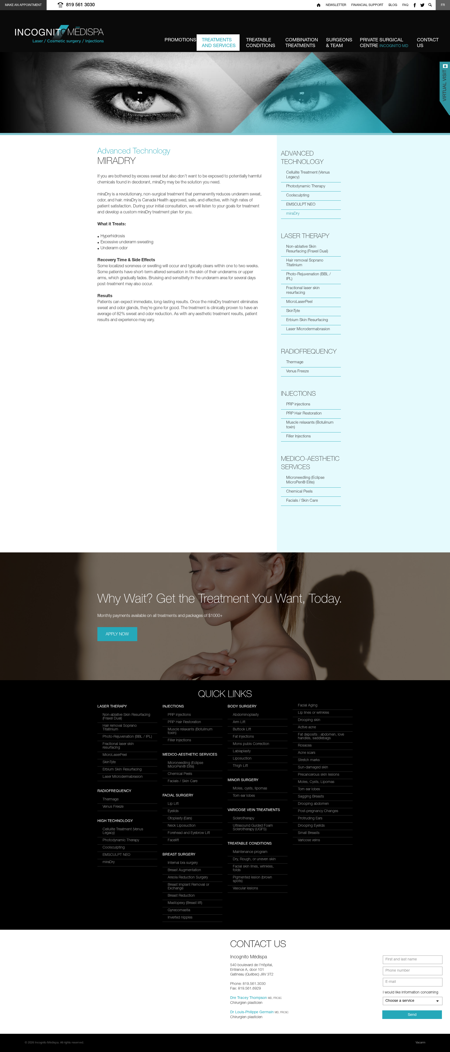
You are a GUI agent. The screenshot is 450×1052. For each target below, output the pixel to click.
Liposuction (242, 759)
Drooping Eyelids (311, 826)
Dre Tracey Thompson (248, 998)
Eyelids (173, 811)
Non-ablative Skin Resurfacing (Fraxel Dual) (307, 249)
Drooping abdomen (313, 804)
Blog (393, 5)
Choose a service (399, 1001)
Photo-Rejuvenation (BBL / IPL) (308, 276)
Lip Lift (173, 804)
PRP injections (298, 404)
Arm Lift (239, 722)
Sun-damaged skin (313, 767)
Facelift (173, 840)
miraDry (292, 214)
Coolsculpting (297, 195)
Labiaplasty (242, 751)
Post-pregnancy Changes (318, 811)
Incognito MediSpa (72, 37)
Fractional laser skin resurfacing (303, 290)
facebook (414, 5)
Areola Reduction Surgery (188, 877)
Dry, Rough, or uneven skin (254, 859)
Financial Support (367, 5)
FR (443, 5)
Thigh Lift (240, 766)
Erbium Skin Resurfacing (307, 320)
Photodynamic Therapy (305, 186)
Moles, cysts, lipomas (250, 788)
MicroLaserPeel (299, 302)
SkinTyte (293, 311)
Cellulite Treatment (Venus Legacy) (308, 175)
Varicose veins (309, 840)
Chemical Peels (299, 492)
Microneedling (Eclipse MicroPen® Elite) (305, 480)
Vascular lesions (245, 888)
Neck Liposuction (182, 826)
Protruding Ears (310, 818)
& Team (339, 43)
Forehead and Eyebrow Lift (189, 833)
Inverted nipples (180, 918)
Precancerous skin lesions (318, 775)
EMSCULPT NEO (300, 205)
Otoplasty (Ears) (180, 818)
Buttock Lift (242, 729)
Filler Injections (298, 436)
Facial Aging (307, 705)
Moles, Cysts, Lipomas (316, 782)
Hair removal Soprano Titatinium (304, 263)
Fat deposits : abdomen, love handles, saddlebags (321, 736)
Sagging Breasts (311, 797)
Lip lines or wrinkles (313, 713)
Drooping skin (309, 720)
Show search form (429, 5)
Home (319, 5)
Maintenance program (250, 852)
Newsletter (336, 5)
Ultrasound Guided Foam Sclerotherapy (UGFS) (253, 827)
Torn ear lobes (244, 796)
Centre (384, 43)
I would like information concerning (410, 992)
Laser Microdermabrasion (308, 329)
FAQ (405, 5)
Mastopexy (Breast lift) (185, 903)
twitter (422, 5)
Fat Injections (243, 737)
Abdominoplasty (246, 715)
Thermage (294, 362)
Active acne (307, 727)
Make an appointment (23, 5)
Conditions (260, 43)
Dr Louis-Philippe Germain (252, 1012)
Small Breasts (309, 833)
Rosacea (304, 746)
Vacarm (420, 1042)
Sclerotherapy (243, 818)
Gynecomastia (179, 910)
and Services (219, 43)
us (428, 43)
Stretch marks (309, 760)
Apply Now (117, 635)
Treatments (301, 43)
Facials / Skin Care (302, 501)
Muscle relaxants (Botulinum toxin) (310, 425)
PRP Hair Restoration (304, 414)
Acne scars (306, 753)
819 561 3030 (80, 5)
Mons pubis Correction (251, 744)
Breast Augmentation (184, 870)
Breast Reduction (181, 896)
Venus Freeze (297, 371)
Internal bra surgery (183, 863)
